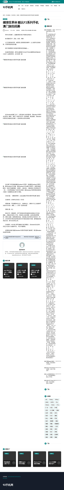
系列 (33, 30)
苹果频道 (42, 5)
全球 (47, 413)
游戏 (47, 429)
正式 (57, 426)
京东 (47, 410)
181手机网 (10, 476)
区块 (51, 413)
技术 (47, 421)
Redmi (53, 404)
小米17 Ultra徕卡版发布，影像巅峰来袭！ (35, 272)
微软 (56, 415)
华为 (56, 413)
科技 (51, 429)
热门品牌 (26, 5)
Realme (47, 404)
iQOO (47, 402)
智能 (51, 423)
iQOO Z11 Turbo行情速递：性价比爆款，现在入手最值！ (50, 382)
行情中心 (6, 453)
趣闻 (19, 9)
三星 (51, 407)
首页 (19, 5)
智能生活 (23, 9)
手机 (26, 30)
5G (46, 399)
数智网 (52, 421)
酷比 (35, 30)
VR (59, 5)
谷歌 (51, 434)
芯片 (51, 431)
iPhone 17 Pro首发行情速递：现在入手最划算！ (50, 369)
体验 (58, 410)
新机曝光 (32, 5)
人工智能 (52, 410)
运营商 (56, 434)
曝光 (47, 426)
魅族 (56, 437)
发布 (47, 415)
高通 (51, 437)
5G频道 (55, 5)
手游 (51, 5)
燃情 (30, 30)
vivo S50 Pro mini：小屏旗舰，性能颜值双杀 (8, 273)
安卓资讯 (5, 19)
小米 (51, 415)
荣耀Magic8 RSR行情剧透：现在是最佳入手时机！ (50, 363)
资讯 (22, 5)
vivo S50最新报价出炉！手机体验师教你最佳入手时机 (50, 375)
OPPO (52, 402)
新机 (57, 421)
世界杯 (23, 30)
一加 (47, 407)
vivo (58, 404)
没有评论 (18, 30)
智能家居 (47, 5)
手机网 (5, 478)
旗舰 (47, 423)
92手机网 (8, 7)
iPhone (57, 399)
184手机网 (14, 476)
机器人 (52, 426)
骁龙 (47, 437)
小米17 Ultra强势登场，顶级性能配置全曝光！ (21, 272)
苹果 (56, 431)
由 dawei (7, 30)
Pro (57, 402)
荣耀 (47, 434)
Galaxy (51, 399)
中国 (56, 407)
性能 (51, 418)
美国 (47, 431)
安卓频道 (37, 5)
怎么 (47, 418)
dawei (23, 249)
